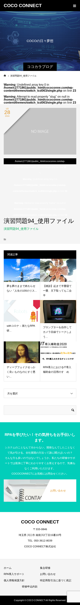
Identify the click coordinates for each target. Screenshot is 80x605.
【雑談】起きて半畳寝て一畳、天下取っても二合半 (57, 290)
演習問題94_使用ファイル (21, 228)
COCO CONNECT (23, 5)
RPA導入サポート (14, 574)
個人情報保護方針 (14, 580)
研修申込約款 (30, 586)
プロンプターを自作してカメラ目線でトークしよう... (57, 332)
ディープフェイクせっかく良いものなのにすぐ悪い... (21, 372)
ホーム (8, 567)
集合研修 (45, 567)
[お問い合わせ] (40, 479)
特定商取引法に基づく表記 (55, 580)
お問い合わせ (48, 574)
